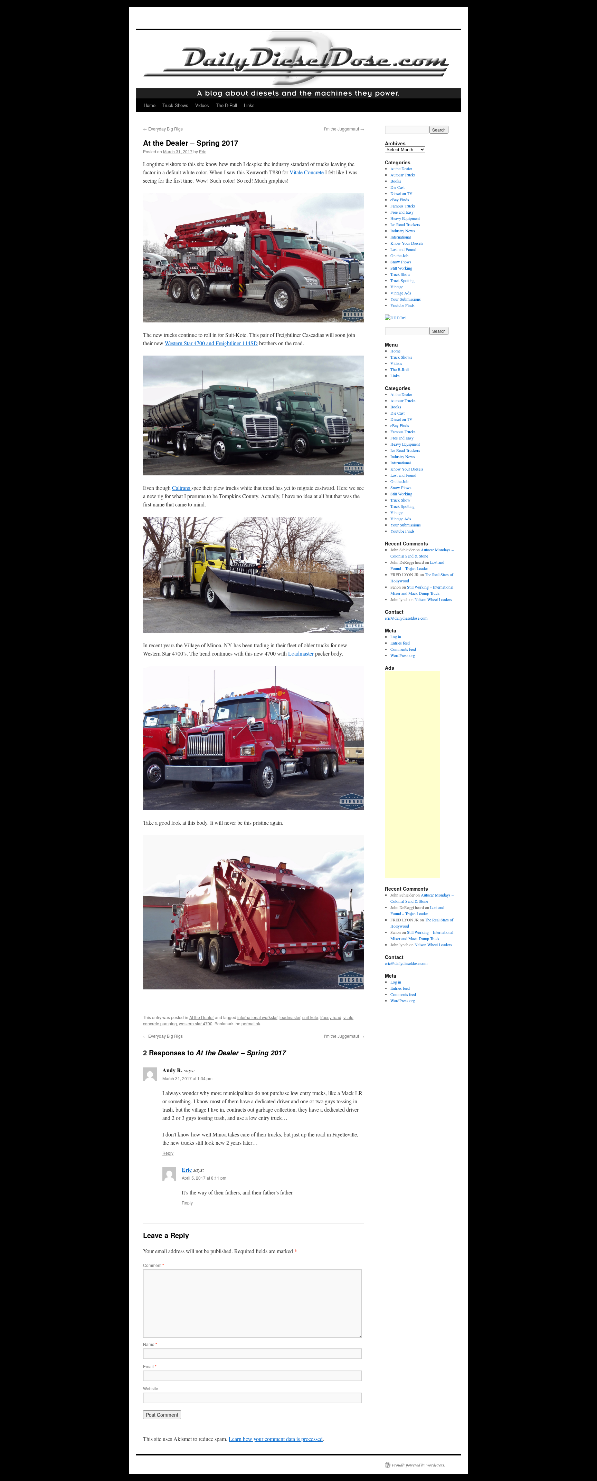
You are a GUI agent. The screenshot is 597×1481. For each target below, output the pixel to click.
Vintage (396, 286)
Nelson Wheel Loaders (433, 599)
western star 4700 (195, 1023)
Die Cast (397, 187)
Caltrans (181, 487)
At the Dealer (201, 1017)
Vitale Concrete (307, 172)
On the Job (399, 255)
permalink (250, 1023)
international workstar (257, 1017)
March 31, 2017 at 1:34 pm (187, 1078)
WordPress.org (402, 655)
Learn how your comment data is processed (276, 1438)
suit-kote (310, 1017)
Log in (395, 636)
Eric (202, 151)
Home (149, 105)
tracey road (330, 1017)
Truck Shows (175, 105)
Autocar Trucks (403, 174)
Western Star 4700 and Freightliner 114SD (211, 343)
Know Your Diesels (406, 243)
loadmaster (289, 1017)
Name (150, 1344)
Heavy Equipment (405, 218)
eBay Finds (399, 199)
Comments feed (403, 649)
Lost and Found (403, 249)
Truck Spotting (402, 280)
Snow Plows (400, 261)
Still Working (401, 268)
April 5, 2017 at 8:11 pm (204, 1178)
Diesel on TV (401, 193)
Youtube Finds (402, 305)
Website (150, 1388)
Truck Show (400, 274)
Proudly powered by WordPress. (418, 1465)
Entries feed (400, 643)
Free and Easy (402, 212)
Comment (153, 1265)
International (400, 237)
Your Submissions (405, 299)
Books (395, 181)
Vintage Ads (400, 293)
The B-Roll (226, 105)
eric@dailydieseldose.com (406, 618)
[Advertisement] (412, 774)
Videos (202, 105)
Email (150, 1366)
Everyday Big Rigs (163, 129)
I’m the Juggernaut (344, 129)
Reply (167, 1153)
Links (249, 105)
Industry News (402, 230)
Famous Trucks (403, 206)
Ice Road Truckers (405, 224)
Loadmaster (301, 653)
